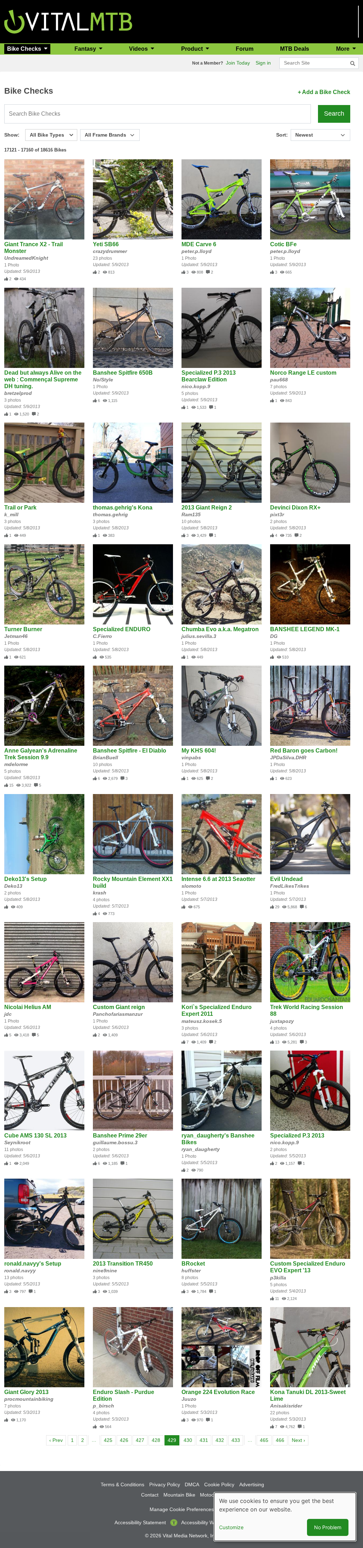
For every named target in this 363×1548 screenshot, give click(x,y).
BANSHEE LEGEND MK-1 (305, 629)
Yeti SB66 (106, 244)
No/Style (103, 379)
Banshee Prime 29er (120, 1136)
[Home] (68, 21)
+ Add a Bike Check (324, 92)
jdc (8, 1014)
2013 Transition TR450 (123, 1264)
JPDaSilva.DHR (288, 757)
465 (265, 1440)
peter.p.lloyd (197, 251)
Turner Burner (23, 629)
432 (221, 1440)
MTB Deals (294, 49)
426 (125, 1440)
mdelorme (16, 764)
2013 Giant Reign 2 (207, 508)
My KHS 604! (199, 751)
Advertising (251, 1484)
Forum (244, 49)
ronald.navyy (20, 1270)
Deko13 (13, 886)
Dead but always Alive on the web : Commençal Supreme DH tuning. (43, 379)
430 (189, 1440)
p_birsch (103, 1406)
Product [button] (192, 49)
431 (205, 1440)
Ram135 (191, 514)
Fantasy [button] (85, 49)
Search (334, 113)
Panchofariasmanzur (118, 1014)
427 (141, 1440)
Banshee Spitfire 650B (123, 373)
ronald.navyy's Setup (32, 1264)
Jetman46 (16, 636)
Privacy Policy (164, 1484)
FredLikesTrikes (289, 886)
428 (157, 1440)
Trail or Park (20, 508)
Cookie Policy (219, 1484)
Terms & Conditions (122, 1484)
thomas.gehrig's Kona (122, 508)
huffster (191, 1270)
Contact (149, 1495)
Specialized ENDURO (121, 629)
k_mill (11, 514)
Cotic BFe (283, 244)
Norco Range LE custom (303, 373)
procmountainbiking (29, 1399)
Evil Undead (286, 879)
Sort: (282, 135)
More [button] (343, 49)
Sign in (263, 63)
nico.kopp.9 (196, 386)
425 (109, 1440)
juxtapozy (282, 1021)
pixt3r (277, 514)
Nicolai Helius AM (27, 1007)
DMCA (192, 1484)
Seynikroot (17, 1142)
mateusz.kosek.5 (202, 1021)
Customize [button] (231, 1527)
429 (173, 1440)
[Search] (352, 63)
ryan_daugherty (201, 1149)
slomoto (191, 886)
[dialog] (285, 1517)
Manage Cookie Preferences (182, 1509)
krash (99, 893)
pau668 (279, 379)
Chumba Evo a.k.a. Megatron (220, 629)
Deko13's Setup (25, 879)
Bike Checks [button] (25, 49)
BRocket (193, 1264)
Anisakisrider (286, 1406)
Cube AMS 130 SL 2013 (35, 1136)
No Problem (327, 1527)
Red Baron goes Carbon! (303, 751)
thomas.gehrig (110, 514)
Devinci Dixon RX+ (295, 508)
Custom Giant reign (119, 1007)
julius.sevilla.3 (199, 636)
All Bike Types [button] (47, 135)
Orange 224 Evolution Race (218, 1392)
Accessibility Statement (140, 1522)
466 (281, 1440)
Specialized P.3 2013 (297, 1136)
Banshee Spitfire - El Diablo (129, 751)
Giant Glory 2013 (26, 1392)
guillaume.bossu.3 (115, 1142)
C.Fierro (102, 636)
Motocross (211, 1495)
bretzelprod (18, 393)
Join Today (238, 63)
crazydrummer (110, 251)
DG (274, 636)
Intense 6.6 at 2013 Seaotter (218, 879)
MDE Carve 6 (199, 244)
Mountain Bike (179, 1495)
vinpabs (191, 757)
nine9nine (105, 1270)
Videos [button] (139, 49)
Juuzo (189, 1399)
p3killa (278, 1277)
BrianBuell (105, 757)
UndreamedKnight (26, 258)
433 (237, 1440)
